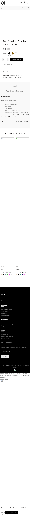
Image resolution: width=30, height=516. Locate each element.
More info (6, 379)
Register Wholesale (6, 309)
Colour (4, 53)
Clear (11, 55)
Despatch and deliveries (7, 326)
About (2, 301)
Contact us (4, 299)
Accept (2, 379)
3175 (2, 266)
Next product (27, 8)
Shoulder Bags (12, 77)
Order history (4, 311)
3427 (17, 266)
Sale (22, 75)
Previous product (23, 8)
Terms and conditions (7, 336)
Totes (19, 77)
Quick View (12, 141)
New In (18, 75)
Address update (5, 315)
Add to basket (16, 59)
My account (4, 313)
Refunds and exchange (7, 324)
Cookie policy (4, 334)
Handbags (12, 75)
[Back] (2, 8)
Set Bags (5, 77)
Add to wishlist (8, 64)
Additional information (15, 91)
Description (15, 86)
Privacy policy (5, 338)
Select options (7, 272)
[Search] (16, 3)
